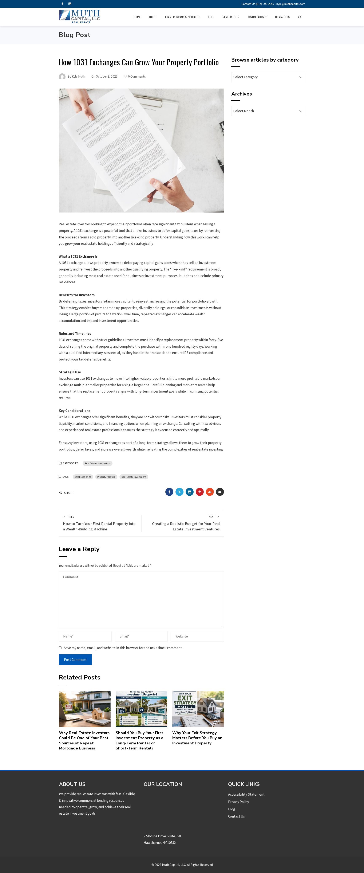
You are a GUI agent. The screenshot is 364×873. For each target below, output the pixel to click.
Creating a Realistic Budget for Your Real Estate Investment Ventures (186, 523)
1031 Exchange (83, 476)
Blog (211, 17)
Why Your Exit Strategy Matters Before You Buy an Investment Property (197, 738)
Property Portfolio (106, 476)
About (153, 17)
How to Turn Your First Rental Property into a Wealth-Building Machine (99, 523)
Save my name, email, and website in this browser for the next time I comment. (123, 648)
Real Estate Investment (134, 476)
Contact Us (282, 17)
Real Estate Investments (97, 463)
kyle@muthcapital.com (290, 4)
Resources (229, 17)
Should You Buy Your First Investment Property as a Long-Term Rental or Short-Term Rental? (139, 740)
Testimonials (256, 17)
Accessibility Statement (246, 794)
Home (137, 17)
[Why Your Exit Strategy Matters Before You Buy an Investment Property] (198, 708)
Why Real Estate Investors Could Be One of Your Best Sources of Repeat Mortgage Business (84, 740)
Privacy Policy (238, 801)
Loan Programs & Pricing (181, 17)
